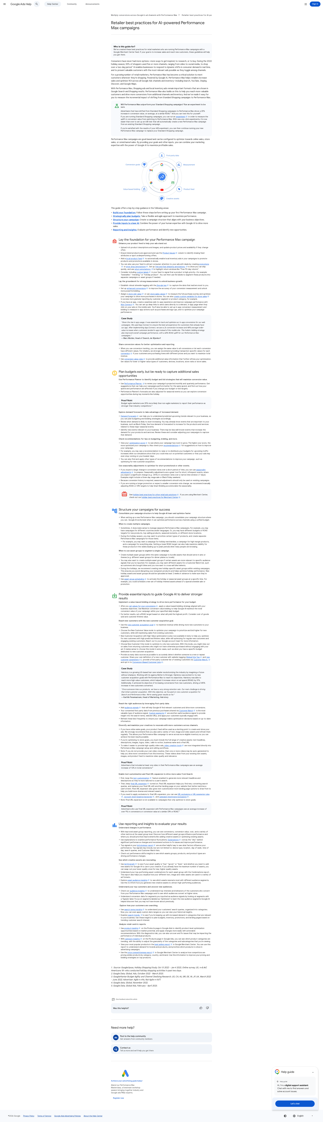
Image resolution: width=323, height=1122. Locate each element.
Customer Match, (201, 660)
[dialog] (295, 1088)
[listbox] (303, 1115)
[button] (5, 4)
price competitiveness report (140, 952)
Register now (118, 1098)
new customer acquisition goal (140, 625)
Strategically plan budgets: (127, 216)
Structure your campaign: (126, 220)
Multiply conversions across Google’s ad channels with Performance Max (144, 15)
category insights (132, 939)
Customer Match (186, 710)
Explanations (173, 840)
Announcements (92, 4)
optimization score (137, 443)
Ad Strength (129, 864)
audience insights (137, 891)
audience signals (132, 707)
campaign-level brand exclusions (172, 797)
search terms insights (133, 909)
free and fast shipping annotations (170, 267)
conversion (125, 353)
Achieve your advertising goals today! (126, 1081)
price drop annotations (136, 267)
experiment (180, 117)
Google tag (161, 285)
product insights (131, 928)
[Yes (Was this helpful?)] (200, 1008)
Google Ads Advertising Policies (67, 1116)
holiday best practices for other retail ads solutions (154, 495)
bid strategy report (145, 845)
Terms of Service (44, 1116)
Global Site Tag (193, 657)
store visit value (134, 294)
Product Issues (169, 253)
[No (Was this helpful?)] (207, 1008)
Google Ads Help (20, 4)
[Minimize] (313, 1071)
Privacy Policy (28, 1116)
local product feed (134, 258)
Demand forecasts (128, 416)
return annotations (142, 269)
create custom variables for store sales (190, 296)
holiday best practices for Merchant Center (160, 497)
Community (72, 4)
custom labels (142, 272)
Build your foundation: (124, 212)
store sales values (157, 294)
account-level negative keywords (138, 797)
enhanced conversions (136, 288)
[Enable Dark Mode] (285, 1116)
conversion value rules (133, 359)
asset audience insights (137, 880)
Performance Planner (133, 383)
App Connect (126, 304)
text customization (141, 778)
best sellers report (162, 944)
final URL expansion (139, 784)
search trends (134, 915)
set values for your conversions (142, 606)
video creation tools (172, 745)
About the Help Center (93, 1116)
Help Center (52, 4)
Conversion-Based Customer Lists (146, 662)
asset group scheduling (134, 579)
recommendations (170, 445)
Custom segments (156, 713)
